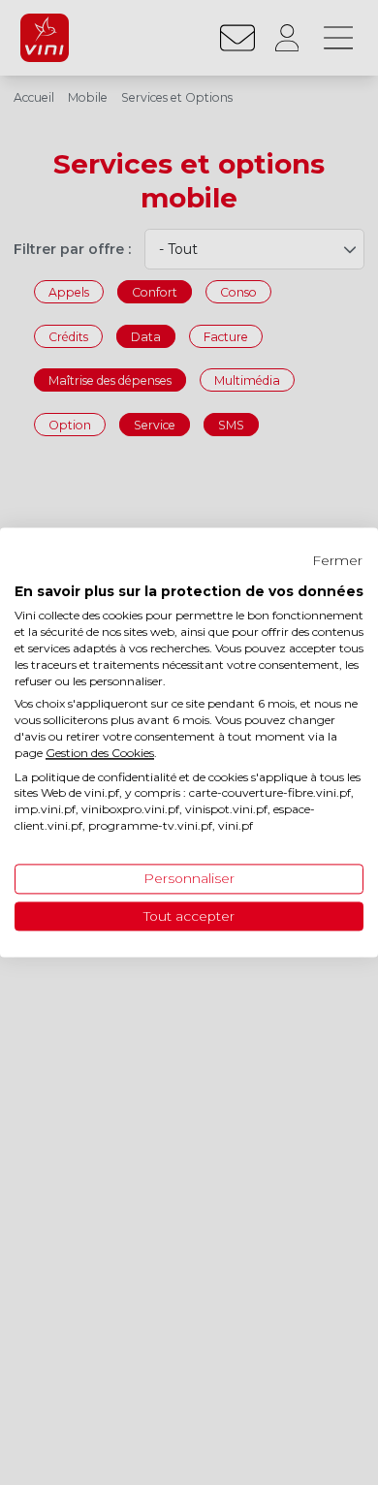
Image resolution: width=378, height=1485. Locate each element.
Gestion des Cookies (100, 752)
